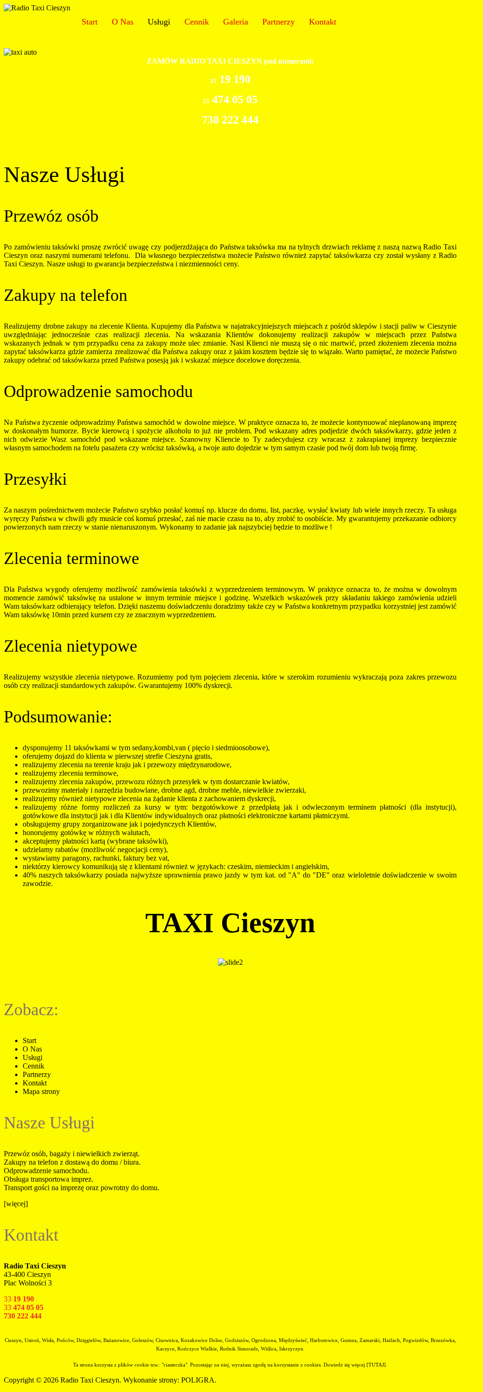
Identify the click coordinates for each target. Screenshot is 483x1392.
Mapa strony (41, 1091)
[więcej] (16, 1204)
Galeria (235, 21)
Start (90, 21)
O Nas (122, 21)
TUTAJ (376, 1364)
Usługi (159, 21)
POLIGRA (198, 1380)
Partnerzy (278, 21)
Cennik (196, 21)
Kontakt (322, 21)
